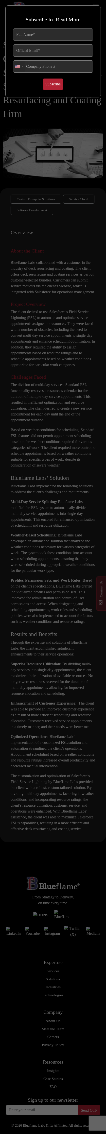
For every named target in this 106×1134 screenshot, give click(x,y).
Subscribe (53, 84)
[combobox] (19, 66)
